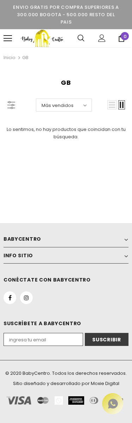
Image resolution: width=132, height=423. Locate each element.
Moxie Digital (105, 383)
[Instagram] (26, 297)
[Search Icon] (80, 38)
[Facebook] (10, 297)
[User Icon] (102, 38)
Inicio (9, 57)
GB (25, 57)
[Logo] (42, 38)
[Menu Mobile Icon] (8, 38)
